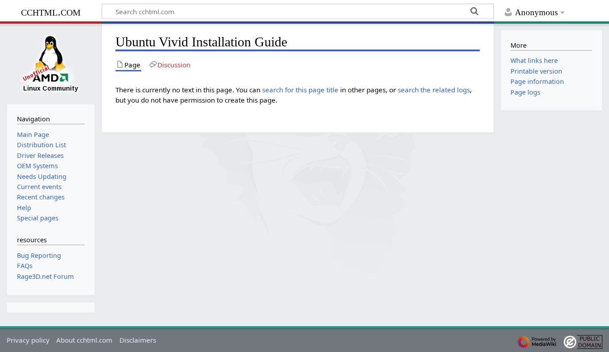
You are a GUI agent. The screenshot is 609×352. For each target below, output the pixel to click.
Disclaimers (137, 339)
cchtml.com (51, 11)
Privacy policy (28, 339)
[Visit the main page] (51, 63)
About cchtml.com (84, 339)
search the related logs (434, 89)
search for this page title (300, 89)
